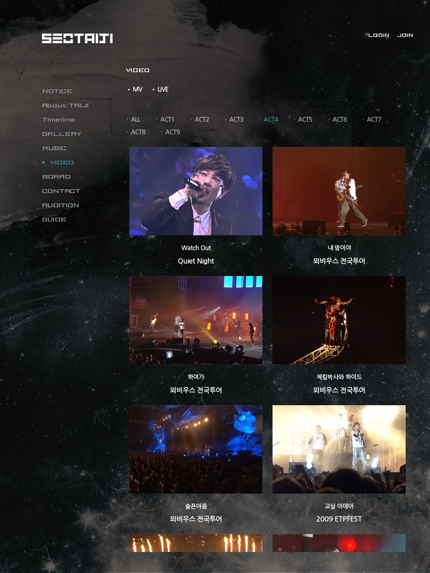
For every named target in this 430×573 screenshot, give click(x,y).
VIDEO (62, 162)
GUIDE (54, 219)
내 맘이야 (339, 248)
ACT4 (271, 119)
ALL (135, 119)
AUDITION (60, 205)
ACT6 (340, 119)
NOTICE (57, 91)
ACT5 (305, 119)
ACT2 (202, 119)
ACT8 (138, 132)
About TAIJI (65, 105)
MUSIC (54, 148)
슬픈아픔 (196, 506)
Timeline (58, 119)
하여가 (196, 377)
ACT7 (374, 119)
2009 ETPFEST (339, 519)
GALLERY (61, 133)
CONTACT (61, 191)
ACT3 (236, 119)
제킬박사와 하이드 (339, 377)
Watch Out (196, 248)
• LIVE (160, 89)
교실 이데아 (339, 506)
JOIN (405, 35)
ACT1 (167, 119)
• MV (134, 89)
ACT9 (172, 132)
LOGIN (378, 35)
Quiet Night (196, 261)
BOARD (56, 176)
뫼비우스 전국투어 (339, 261)
